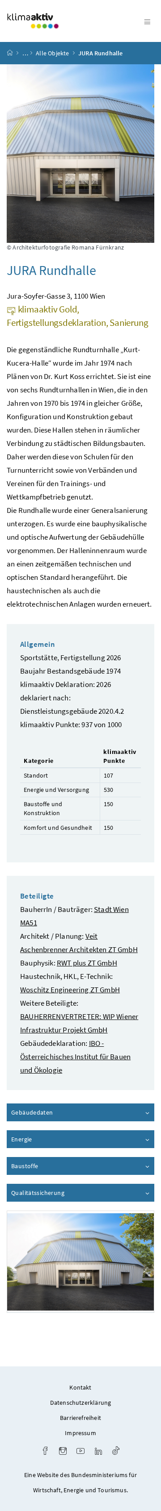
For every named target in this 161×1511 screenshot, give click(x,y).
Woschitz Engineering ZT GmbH (70, 990)
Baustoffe (50, 1166)
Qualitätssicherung (63, 1193)
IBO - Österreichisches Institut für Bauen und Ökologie (75, 1056)
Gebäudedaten (57, 1112)
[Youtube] (80, 1452)
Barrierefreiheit (80, 1418)
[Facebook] (45, 1452)
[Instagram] (63, 1452)
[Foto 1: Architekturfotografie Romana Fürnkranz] (80, 1261)
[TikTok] (115, 1452)
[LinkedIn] (98, 1452)
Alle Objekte (52, 53)
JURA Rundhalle (100, 53)
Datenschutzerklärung (80, 1403)
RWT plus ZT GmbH (87, 963)
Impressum (80, 1433)
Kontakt (80, 1387)
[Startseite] (10, 53)
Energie (47, 1139)
